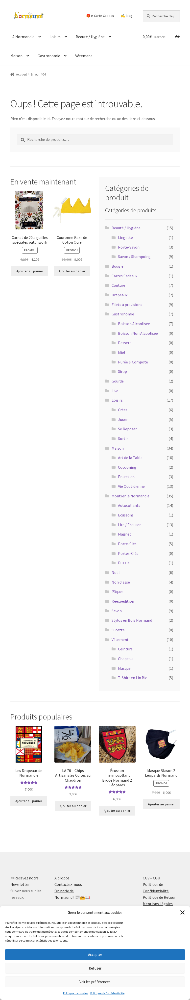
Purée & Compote (133, 361)
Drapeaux (119, 294)
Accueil (21, 74)
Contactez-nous (68, 884)
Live (115, 390)
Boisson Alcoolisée (134, 323)
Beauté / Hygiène (90, 36)
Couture (118, 285)
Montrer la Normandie (130, 495)
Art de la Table (130, 457)
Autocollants (129, 505)
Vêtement (83, 55)
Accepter (95, 954)
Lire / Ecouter (129, 524)
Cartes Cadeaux (124, 275)
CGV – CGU (151, 877)
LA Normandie (22, 36)
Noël (116, 572)
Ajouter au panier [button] (29, 271)
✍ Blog (126, 15)
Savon (117, 610)
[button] (182, 912)
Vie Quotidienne (131, 486)
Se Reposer (127, 428)
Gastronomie (49, 55)
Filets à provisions (127, 304)
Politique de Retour (159, 897)
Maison (16, 55)
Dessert (124, 342)
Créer (122, 409)
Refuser (95, 968)
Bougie (117, 266)
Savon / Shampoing (134, 256)
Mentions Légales (158, 903)
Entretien (126, 476)
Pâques (117, 591)
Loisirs (55, 36)
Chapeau (125, 658)
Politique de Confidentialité (107, 993)
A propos (62, 877)
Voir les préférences (95, 981)
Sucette (118, 629)
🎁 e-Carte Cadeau (100, 15)
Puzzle (124, 562)
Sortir (123, 438)
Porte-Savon (129, 247)
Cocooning (127, 467)
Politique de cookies (75, 993)
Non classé (121, 582)
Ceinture (125, 648)
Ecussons (126, 515)
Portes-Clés (128, 553)
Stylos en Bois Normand (132, 620)
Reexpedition (123, 601)
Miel (121, 352)
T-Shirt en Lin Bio (132, 677)
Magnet (124, 534)
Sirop (122, 371)
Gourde (118, 381)
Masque (124, 668)
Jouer (123, 419)
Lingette (125, 237)
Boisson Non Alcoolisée (138, 333)
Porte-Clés (127, 543)
